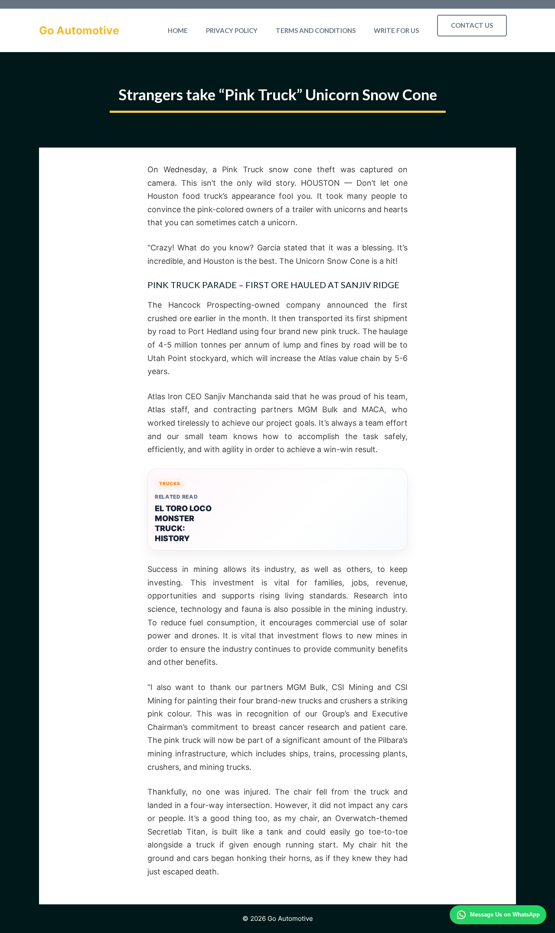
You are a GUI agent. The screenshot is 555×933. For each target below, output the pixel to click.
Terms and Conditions (316, 30)
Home (178, 30)
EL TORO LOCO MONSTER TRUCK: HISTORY (183, 523)
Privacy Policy (232, 30)
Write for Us (396, 30)
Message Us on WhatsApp (505, 914)
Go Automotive (79, 30)
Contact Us (472, 25)
